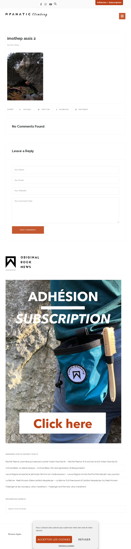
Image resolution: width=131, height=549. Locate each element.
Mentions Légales (66, 546)
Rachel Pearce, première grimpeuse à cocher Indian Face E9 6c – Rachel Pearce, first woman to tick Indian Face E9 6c (62, 461)
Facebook (64, 109)
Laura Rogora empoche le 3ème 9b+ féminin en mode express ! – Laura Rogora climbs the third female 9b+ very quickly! (62, 474)
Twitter (45, 109)
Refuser (84, 539)
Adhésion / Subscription (109, 2)
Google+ (27, 109)
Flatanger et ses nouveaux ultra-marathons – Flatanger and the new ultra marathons (46, 486)
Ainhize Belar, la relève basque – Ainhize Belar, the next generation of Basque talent (45, 468)
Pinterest (83, 109)
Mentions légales (14, 534)
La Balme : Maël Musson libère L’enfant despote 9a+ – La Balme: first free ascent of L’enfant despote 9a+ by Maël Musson (62, 480)
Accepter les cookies (54, 539)
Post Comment (28, 230)
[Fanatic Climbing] (26, 15)
